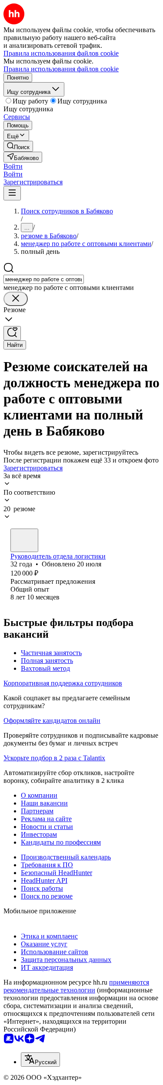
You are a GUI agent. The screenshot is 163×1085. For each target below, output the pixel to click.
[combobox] (43, 279)
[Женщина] (24, 540)
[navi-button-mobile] (12, 193)
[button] (13, 166)
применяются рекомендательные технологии (76, 986)
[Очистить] (15, 299)
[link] (18, 146)
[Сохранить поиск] (12, 333)
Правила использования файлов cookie (61, 69)
